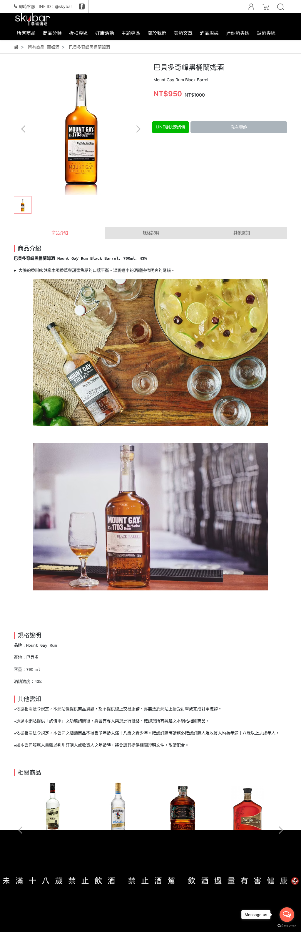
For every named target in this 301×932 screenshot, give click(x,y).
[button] (138, 128)
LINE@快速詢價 (170, 126)
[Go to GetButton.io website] (286, 926)
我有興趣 (239, 127)
